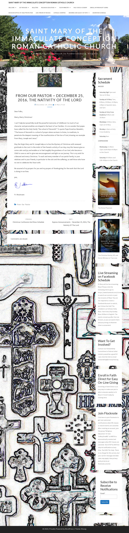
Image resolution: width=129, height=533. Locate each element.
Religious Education (47, 7)
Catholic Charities (60, 13)
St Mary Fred (60, 105)
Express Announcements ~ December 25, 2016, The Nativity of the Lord (71, 222)
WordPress (69, 529)
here (105, 398)
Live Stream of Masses (43, 13)
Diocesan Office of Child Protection (21, 13)
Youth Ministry (64, 7)
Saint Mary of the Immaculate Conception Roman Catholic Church (41, 2)
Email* (102, 493)
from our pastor (23, 204)
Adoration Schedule (99, 13)
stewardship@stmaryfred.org (108, 360)
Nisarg (83, 529)
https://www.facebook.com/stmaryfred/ (112, 292)
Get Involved (23, 7)
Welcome (12, 7)
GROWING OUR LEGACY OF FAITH (78, 13)
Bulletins (35, 7)
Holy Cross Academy (80, 7)
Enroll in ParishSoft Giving (99, 7)
